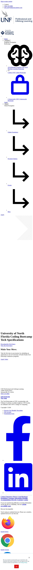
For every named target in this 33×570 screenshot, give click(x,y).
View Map (4, 398)
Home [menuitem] (6, 39)
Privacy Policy (23, 562)
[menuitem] (20, 57)
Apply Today (4, 359)
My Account (7, 412)
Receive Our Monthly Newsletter (13, 410)
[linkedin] (18, 493)
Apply (6, 102)
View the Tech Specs (6, 345)
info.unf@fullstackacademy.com (13, 7)
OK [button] (16, 566)
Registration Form (9, 413)
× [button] (29, 557)
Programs (7, 40)
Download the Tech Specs (8, 344)
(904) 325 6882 (8, 6)
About (6, 104)
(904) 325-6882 (5, 394)
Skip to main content (6, 1)
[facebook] (18, 460)
